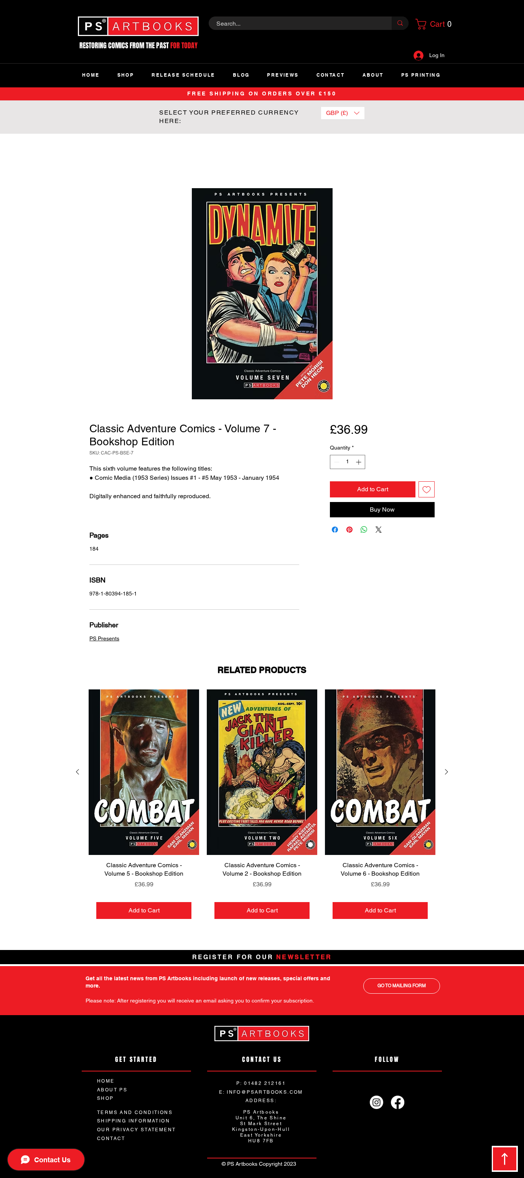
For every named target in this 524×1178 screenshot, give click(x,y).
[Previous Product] (77, 772)
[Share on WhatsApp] (364, 530)
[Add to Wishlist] (427, 490)
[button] (432, 24)
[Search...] (400, 23)
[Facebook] (397, 1103)
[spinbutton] (347, 462)
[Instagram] (376, 1103)
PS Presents (104, 639)
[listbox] (342, 113)
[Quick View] (144, 773)
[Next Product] (446, 772)
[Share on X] (378, 530)
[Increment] (359, 462)
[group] (262, 809)
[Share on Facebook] (334, 530)
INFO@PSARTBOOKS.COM (265, 1093)
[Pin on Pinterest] (349, 530)
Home (97, 161)
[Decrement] (336, 462)
